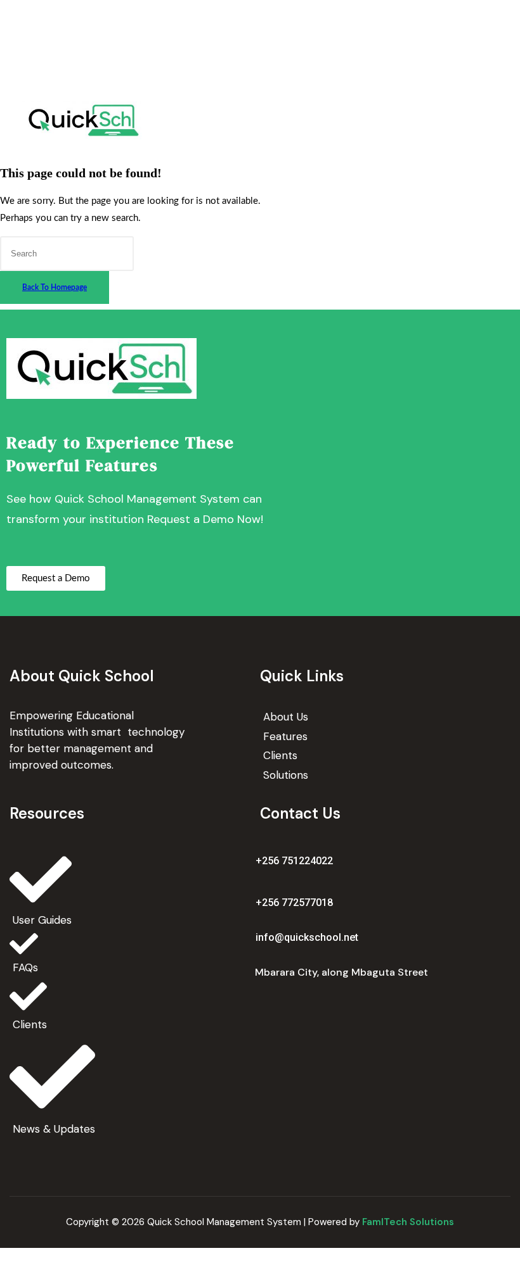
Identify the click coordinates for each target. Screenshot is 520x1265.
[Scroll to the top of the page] (4, 1256)
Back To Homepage (54, 287)
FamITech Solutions (408, 1222)
